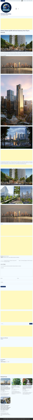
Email (18, 278)
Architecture (5, 257)
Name (2, 278)
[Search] (18, 8)
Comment (2, 267)
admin (11, 34)
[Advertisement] (16, 24)
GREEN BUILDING (13, 257)
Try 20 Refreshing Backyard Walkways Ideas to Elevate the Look (27, 387)
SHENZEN (17, 257)
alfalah (2, 410)
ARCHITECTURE (6, 256)
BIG (7, 257)
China (9, 257)
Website (2, 282)
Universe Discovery (6, 14)
